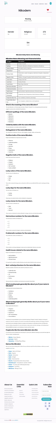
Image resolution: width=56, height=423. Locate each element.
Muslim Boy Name (35, 388)
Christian (41, 4)
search (11, 348)
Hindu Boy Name (34, 396)
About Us (21, 390)
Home (32, 4)
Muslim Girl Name (35, 390)
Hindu (46, 4)
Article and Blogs (22, 396)
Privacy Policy (21, 394)
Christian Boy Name (35, 392)
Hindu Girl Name (34, 398)
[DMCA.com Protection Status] (28, 414)
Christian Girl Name (35, 394)
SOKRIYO (16, 420)
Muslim (36, 4)
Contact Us (21, 392)
